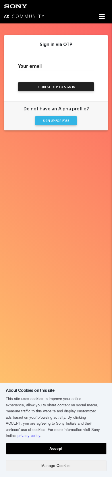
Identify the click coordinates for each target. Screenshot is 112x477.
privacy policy (29, 435)
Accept (55, 448)
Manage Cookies (55, 465)
